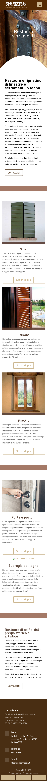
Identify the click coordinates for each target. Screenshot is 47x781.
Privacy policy (15, 773)
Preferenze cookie (30, 773)
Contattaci (14, 172)
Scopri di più (23, 280)
